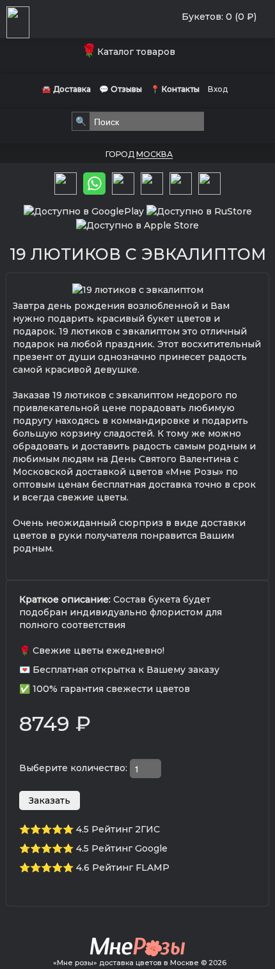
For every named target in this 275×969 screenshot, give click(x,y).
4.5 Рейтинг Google (122, 848)
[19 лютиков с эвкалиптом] (137, 289)
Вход (218, 89)
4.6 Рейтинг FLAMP (122, 867)
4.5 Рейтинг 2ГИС (118, 829)
